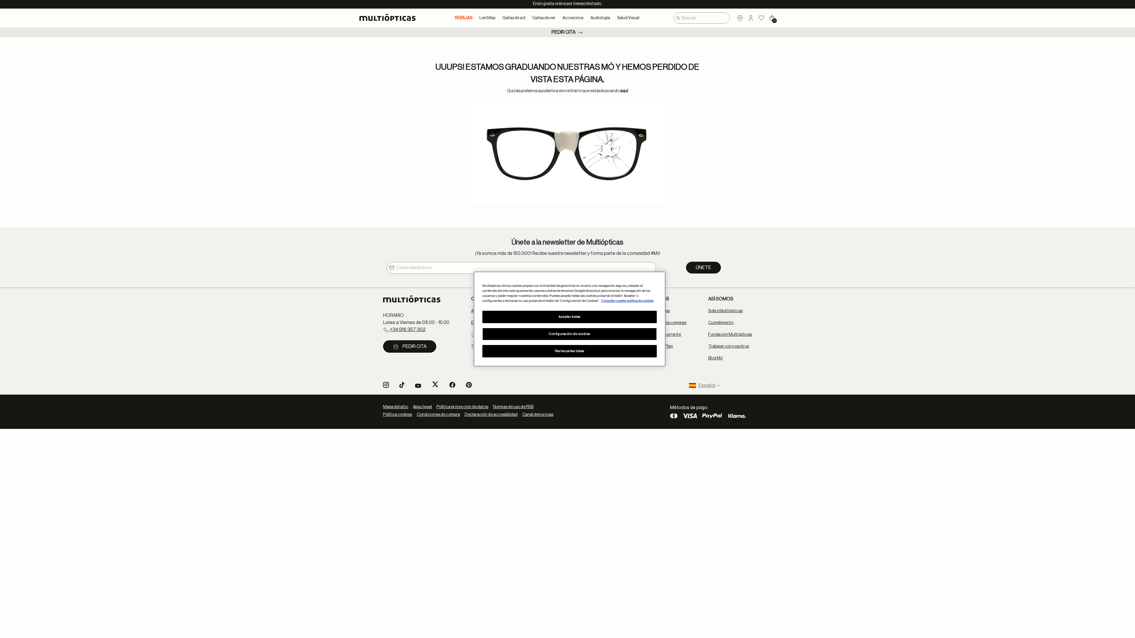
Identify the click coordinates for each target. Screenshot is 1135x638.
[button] (750, 18)
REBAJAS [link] (463, 18)
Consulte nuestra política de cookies (627, 300)
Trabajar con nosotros (728, 346)
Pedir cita (563, 32)
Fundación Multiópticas (730, 335)
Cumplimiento (721, 323)
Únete (703, 267)
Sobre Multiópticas (725, 311)
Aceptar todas (569, 316)
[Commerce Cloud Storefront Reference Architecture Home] (390, 17)
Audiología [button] (600, 18)
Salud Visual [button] (628, 18)
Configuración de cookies (569, 334)
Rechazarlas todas (569, 351)
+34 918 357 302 (407, 329)
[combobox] (702, 18)
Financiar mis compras (666, 323)
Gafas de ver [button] (543, 18)
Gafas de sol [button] (513, 18)
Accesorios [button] (572, 18)
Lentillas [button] (487, 18)
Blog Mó (715, 358)
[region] (570, 319)
